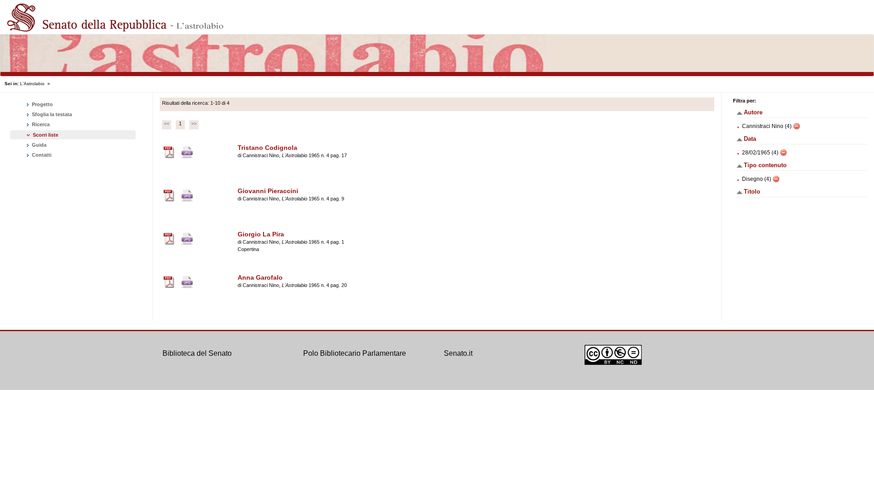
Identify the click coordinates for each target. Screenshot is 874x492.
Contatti (40, 155)
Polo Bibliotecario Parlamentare (354, 353)
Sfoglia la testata (51, 114)
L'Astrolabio (32, 83)
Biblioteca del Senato (197, 353)
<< (166, 123)
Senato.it (458, 353)
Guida (38, 145)
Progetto (41, 104)
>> (194, 123)
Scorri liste (45, 135)
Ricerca (40, 124)
